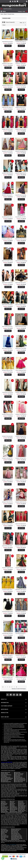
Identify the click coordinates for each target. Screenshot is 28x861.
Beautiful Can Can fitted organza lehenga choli (8, 151)
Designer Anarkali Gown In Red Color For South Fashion (21, 392)
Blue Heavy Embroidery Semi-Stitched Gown (8, 348)
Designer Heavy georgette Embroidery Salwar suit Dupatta (8, 436)
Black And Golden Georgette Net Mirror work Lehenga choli (8, 260)
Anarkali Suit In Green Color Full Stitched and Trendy (21, 41)
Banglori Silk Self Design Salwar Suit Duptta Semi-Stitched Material (8, 129)
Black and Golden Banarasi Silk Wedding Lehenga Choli (21, 238)
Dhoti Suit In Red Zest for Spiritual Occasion (21, 523)
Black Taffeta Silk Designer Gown (8, 326)
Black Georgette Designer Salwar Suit (21, 304)
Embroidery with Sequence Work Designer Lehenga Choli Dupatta (21, 589)
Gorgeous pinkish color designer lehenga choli (21, 677)
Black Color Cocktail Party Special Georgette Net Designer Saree (8, 282)
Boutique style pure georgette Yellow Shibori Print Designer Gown (8, 370)
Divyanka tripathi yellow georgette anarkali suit (8, 589)
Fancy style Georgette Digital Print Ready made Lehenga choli (21, 611)
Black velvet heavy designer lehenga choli (21, 326)
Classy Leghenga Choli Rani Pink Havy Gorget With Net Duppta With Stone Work (21, 370)
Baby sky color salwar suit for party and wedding (8, 107)
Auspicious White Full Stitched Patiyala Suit (8, 85)
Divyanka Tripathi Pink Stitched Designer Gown (8, 567)
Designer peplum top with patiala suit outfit (21, 502)
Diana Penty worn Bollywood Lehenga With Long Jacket (8, 545)
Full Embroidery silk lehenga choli (8, 633)
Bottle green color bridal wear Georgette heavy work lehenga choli (21, 348)
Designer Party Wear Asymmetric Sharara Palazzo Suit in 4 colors (21, 480)
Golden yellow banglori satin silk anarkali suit (8, 655)
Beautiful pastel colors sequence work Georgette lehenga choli (8, 216)
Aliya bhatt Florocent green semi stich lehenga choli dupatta (8, 41)
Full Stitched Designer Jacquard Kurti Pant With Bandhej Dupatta (21, 633)
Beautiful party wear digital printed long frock (21, 195)
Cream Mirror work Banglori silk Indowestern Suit (8, 392)
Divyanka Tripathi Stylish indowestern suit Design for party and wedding (21, 567)
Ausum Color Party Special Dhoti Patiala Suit (21, 85)
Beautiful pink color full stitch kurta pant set (21, 216)
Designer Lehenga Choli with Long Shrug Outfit (21, 458)
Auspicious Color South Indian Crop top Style (8, 63)
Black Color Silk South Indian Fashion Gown (21, 282)
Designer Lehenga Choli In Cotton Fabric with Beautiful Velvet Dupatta (21, 436)
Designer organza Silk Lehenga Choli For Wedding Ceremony (8, 480)
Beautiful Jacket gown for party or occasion (8, 195)
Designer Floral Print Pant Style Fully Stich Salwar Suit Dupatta (8, 414)
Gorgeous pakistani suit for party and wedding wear (8, 677)
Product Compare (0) (10, 22)
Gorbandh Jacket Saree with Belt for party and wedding (21, 655)
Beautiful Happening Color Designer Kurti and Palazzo (21, 173)
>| (16, 686)
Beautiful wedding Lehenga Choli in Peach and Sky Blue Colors (8, 238)
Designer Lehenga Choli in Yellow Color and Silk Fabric (8, 458)
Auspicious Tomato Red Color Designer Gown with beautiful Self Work (21, 63)
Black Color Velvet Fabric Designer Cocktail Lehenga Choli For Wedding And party (8, 304)
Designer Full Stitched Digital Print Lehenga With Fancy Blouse (21, 414)
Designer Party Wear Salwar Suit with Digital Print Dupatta (8, 502)
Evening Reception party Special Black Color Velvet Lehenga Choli (8, 611)
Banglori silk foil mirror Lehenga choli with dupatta (21, 107)
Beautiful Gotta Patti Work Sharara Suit (8, 173)
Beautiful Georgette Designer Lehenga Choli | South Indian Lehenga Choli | (21, 151)
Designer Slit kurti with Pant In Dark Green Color (8, 523)
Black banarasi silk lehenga (21, 260)
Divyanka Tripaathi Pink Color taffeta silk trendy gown (21, 545)
